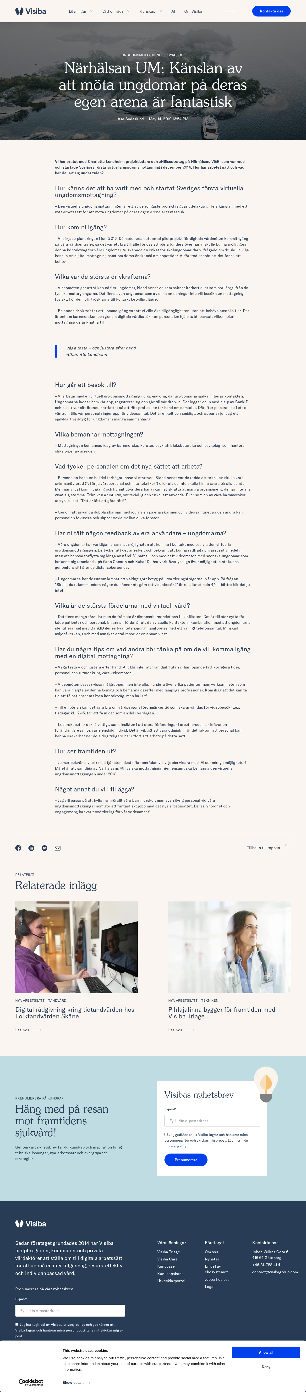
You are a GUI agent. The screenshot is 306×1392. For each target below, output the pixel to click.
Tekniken (209, 1000)
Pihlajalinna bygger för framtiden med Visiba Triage (221, 1012)
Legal (210, 1286)
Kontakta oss (271, 11)
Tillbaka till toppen (263, 847)
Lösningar (78, 11)
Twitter (46, 848)
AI (173, 11)
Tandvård (57, 1000)
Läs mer (23, 1029)
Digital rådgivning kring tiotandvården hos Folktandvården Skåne (74, 1012)
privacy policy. (175, 1146)
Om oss (211, 1251)
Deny (266, 1366)
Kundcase (166, 1266)
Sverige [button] (230, 11)
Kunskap (147, 11)
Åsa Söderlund (131, 118)
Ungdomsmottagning (141, 55)
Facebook (19, 848)
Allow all (266, 1352)
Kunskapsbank (170, 1273)
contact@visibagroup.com (275, 1272)
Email (59, 848)
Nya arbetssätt (30, 1000)
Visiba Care (167, 1259)
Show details (73, 1383)
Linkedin (32, 848)
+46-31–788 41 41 (267, 1264)
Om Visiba (193, 11)
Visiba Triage (168, 1251)
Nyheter (212, 1259)
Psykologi (175, 55)
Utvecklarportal (171, 1280)
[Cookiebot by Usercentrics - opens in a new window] (31, 1382)
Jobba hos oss (217, 1279)
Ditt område (113, 11)
